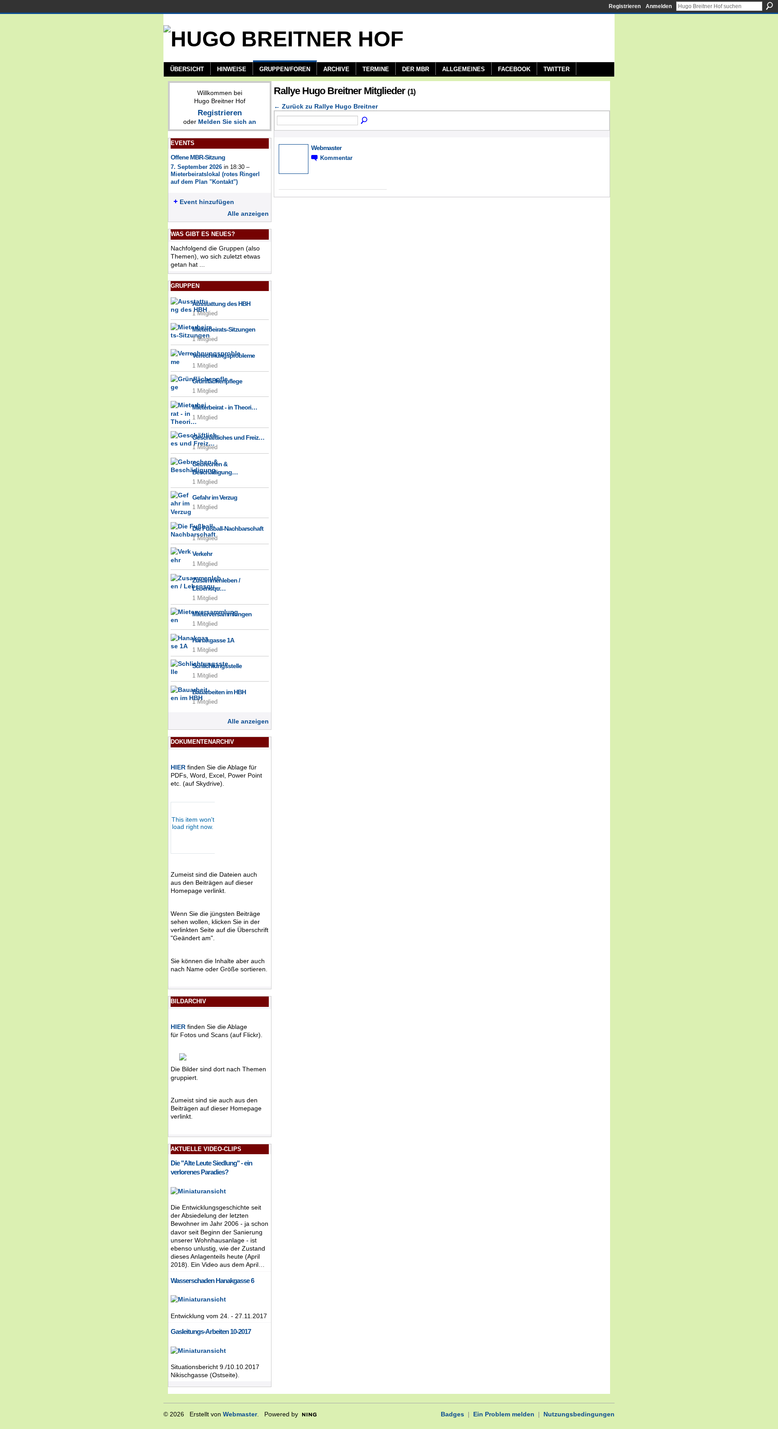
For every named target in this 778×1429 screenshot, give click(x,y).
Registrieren (625, 6)
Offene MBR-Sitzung (198, 157)
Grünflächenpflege (217, 381)
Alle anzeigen (248, 213)
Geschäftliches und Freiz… (228, 437)
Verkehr (202, 553)
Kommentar (336, 158)
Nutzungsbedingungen (579, 1414)
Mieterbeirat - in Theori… (224, 407)
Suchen (769, 6)
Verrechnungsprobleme (223, 355)
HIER (178, 767)
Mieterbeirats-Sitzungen (223, 329)
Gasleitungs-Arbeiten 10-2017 (211, 1331)
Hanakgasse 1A (213, 640)
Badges (452, 1414)
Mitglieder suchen (365, 121)
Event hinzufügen (207, 201)
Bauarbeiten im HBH (219, 692)
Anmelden (659, 6)
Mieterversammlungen (222, 614)
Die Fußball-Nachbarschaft (227, 528)
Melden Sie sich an (227, 121)
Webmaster (326, 147)
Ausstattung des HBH (221, 303)
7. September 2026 (196, 167)
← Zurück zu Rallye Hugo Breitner (326, 106)
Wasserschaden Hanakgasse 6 (212, 1280)
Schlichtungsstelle (217, 665)
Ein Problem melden (503, 1414)
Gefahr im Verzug (214, 497)
